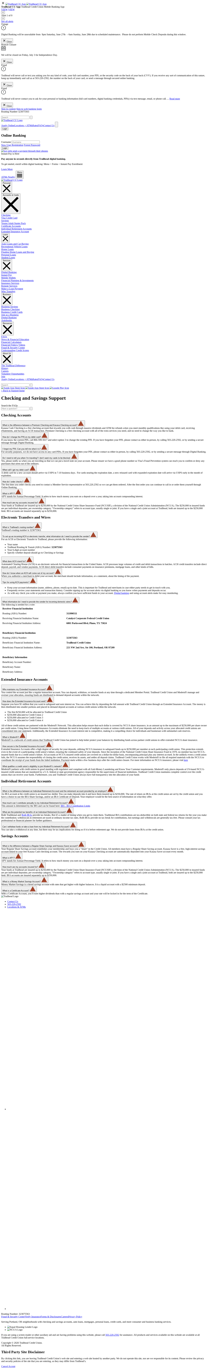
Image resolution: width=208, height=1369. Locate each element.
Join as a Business (10, 315)
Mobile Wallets (8, 277)
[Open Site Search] (56, 124)
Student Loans (8, 257)
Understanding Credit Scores (15, 350)
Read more (174, 98)
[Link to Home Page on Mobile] (12, 120)
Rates (35, 125)
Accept (11, 1366)
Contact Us (49, 125)
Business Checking (10, 309)
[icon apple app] (36, 4)
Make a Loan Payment (12, 288)
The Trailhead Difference (13, 365)
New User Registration (12, 145)
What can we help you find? (14, 114)
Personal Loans (8, 254)
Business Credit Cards (12, 312)
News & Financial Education (15, 339)
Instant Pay (6, 275)
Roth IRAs (27, 815)
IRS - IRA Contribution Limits (75, 806)
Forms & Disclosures (51, 1316)
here (186, 760)
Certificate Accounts (11, 226)
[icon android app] (15, 4)
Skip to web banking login (29, 109)
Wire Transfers (8, 291)
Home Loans (7, 249)
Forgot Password (32, 145)
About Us (7, 353)
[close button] (3, 4)
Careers (5, 371)
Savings (5, 220)
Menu (19, 172)
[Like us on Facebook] (107, 1109)
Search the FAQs (9, 405)
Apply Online (7, 125)
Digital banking (121, 593)
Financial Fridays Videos (13, 345)
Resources (7, 323)
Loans (5, 234)
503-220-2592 (14, 904)
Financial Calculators (11, 342)
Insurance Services (10, 283)
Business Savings (9, 306)
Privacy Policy (75, 1316)
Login (4, 148)
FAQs (41, 125)
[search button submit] (31, 117)
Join (3, 376)
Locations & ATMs (16, 907)
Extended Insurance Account (15, 231)
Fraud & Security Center (13, 347)
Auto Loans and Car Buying (15, 244)
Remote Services (9, 286)
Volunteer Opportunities (12, 373)
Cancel (4, 1366)
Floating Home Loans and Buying (17, 252)
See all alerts (7, 21)
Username (6, 142)
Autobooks (6, 320)
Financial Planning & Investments (17, 280)
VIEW (4, 9)
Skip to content (8, 109)
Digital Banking (9, 272)
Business (7, 294)
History (4, 368)
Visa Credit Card (9, 218)
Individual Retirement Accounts (16, 229)
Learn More (7, 169)
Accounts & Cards (11, 195)
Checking (6, 215)
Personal (7, 183)
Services (7, 260)
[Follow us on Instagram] (107, 1308)
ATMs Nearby (8, 177)
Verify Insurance (33, 1316)
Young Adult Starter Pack (13, 223)
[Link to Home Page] (12, 180)
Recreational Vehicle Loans (14, 246)
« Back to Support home (13, 390)
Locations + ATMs (23, 125)
